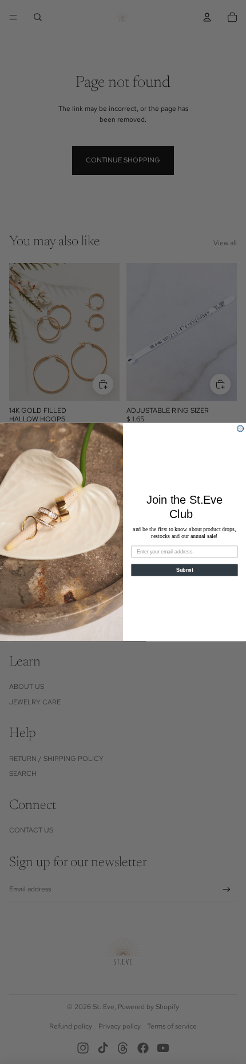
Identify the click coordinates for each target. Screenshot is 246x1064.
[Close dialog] (240, 428)
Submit (184, 569)
